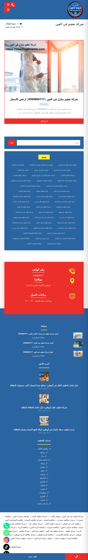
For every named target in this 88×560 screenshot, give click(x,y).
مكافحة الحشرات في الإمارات (20, 238)
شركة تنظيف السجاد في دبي (66, 196)
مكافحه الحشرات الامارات (34, 244)
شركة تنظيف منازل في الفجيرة (67, 228)
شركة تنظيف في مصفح (65, 212)
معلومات (42, 492)
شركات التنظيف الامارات (67, 175)
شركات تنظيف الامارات (19, 175)
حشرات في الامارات (23, 170)
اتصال (42, 485)
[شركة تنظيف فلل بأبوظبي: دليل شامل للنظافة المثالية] (44, 398)
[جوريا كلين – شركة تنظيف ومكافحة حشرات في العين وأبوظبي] (76, 10)
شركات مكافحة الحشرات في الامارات (56, 186)
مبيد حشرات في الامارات (42, 238)
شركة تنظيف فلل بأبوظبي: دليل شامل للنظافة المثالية (44, 407)
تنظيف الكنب (55, 516)
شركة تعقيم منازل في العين (61, 191)
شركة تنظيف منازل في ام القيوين (42, 228)
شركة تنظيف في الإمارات (63, 207)
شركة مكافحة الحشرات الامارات (32, 233)
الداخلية (42, 478)
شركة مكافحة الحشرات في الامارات (65, 238)
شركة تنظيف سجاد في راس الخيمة (65, 202)
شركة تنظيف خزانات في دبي (44, 196)
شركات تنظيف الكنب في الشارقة (67, 181)
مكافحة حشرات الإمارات (54, 244)
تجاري (42, 467)
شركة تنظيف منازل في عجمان (56, 233)
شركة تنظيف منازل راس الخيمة (66, 223)
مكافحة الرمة (22, 527)
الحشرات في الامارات (17, 165)
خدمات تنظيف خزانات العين (21, 538)
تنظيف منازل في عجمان (41, 170)
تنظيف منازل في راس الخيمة (62, 170)
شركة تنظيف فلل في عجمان (21, 202)
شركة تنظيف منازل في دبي (20, 228)
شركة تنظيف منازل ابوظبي (21, 217)
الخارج (42, 481)
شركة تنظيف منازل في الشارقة (21, 223)
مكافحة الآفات (42, 449)
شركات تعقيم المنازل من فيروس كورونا (43, 175)
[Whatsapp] (6, 533)
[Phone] (6, 526)
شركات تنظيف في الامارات (44, 181)
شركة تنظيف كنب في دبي (66, 217)
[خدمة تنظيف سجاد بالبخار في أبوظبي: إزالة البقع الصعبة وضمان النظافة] (44, 420)
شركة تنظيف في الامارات (43, 207)
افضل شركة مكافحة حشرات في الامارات (41, 165)
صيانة (43, 463)
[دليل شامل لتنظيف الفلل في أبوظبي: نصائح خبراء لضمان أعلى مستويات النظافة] (44, 376)
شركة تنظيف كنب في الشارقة (24, 212)
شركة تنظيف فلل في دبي (42, 202)
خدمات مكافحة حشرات (66, 520)
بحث (11, 143)
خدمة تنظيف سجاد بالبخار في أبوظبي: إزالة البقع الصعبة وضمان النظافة (44, 429)
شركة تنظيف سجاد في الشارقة (22, 196)
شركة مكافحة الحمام (33, 520)
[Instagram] (6, 540)
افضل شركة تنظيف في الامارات (67, 165)
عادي (43, 470)
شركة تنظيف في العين (23, 207)
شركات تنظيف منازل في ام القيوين (21, 181)
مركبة (42, 452)
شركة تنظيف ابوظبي (42, 191)
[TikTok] (6, 547)
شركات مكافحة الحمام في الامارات (30, 186)
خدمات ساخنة (42, 503)
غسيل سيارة (42, 459)
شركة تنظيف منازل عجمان (44, 223)
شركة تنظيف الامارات (24, 191)
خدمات (42, 474)
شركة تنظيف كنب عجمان (45, 212)
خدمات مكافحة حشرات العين (72, 527)
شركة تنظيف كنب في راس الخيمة (44, 217)
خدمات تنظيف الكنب (52, 523)
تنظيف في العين (37, 531)
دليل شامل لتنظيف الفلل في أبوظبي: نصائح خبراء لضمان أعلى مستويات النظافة (44, 385)
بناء (42, 456)
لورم (42, 489)
